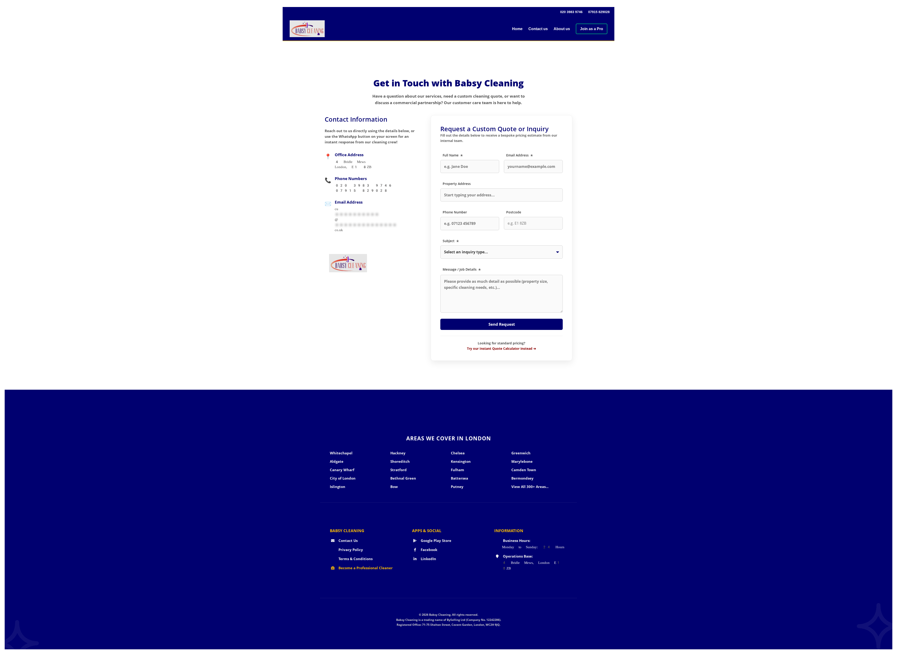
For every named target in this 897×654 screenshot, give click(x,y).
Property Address (457, 183)
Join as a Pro (591, 29)
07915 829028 (599, 12)
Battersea (459, 478)
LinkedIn (428, 558)
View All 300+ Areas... (529, 486)
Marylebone (522, 461)
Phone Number (455, 212)
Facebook (428, 549)
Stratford (398, 469)
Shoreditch (400, 461)
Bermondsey (522, 478)
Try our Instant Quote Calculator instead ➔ (501, 348)
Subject (451, 241)
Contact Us (348, 540)
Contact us (538, 29)
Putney (457, 486)
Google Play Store (435, 540)
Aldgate (336, 461)
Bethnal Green (403, 478)
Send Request (501, 324)
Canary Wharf (342, 469)
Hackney (398, 453)
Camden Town (523, 469)
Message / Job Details (462, 269)
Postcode (513, 212)
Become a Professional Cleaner (365, 568)
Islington (337, 486)
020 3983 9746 (571, 12)
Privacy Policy (350, 549)
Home (517, 29)
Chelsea (458, 453)
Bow (394, 486)
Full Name (453, 155)
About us (562, 29)
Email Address (520, 155)
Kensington (461, 461)
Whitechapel (341, 453)
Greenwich (520, 453)
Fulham (457, 469)
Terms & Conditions (355, 558)
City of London (343, 478)
